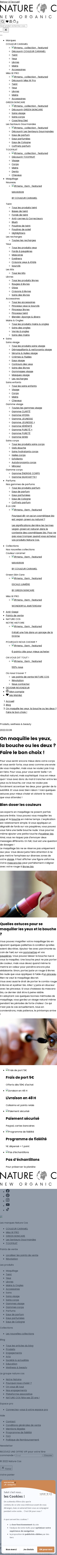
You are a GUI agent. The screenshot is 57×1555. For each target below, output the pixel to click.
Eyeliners (17, 258)
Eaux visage (18, 360)
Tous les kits (18, 273)
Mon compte (16, 691)
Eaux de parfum (21, 135)
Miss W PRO (12, 1232)
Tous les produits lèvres (25, 280)
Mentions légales (15, 1428)
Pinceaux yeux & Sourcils (25, 306)
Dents (15, 171)
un (49, 974)
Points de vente (15, 615)
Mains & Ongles (14, 1285)
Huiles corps (19, 455)
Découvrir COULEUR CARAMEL (29, 51)
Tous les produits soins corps (28, 444)
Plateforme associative (19, 1394)
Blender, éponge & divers (26, 316)
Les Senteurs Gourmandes (21, 1239)
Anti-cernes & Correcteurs (27, 218)
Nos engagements (16, 1390)
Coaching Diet (20, 120)
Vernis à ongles (20, 331)
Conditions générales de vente (23, 1425)
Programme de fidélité (19, 1432)
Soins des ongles (21, 327)
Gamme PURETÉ (21, 433)
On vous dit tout (15, 1386)
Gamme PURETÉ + (22, 429)
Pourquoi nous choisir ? (19, 1383)
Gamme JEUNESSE (22, 418)
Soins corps (18, 117)
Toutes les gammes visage (27, 408)
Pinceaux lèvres (21, 309)
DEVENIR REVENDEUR (18, 687)
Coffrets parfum (21, 146)
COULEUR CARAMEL (17, 1228)
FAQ (8, 1436)
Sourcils (16, 266)
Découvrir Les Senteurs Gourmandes (33, 131)
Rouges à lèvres (21, 284)
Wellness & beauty (16, 1367)
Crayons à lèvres (21, 291)
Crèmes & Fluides (22, 357)
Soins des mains (21, 335)
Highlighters (18, 233)
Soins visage (18, 113)
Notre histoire (13, 1379)
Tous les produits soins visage (28, 346)
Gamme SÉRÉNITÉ (22, 426)
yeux (2, 819)
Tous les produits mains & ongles (30, 324)
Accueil (10, 701)
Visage (15, 160)
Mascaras (17, 255)
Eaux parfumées (21, 138)
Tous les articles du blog (19, 1345)
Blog (8, 705)
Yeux (14, 58)
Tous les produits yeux (24, 247)
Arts (8, 1356)
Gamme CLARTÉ (21, 411)
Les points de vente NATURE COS (30, 676)
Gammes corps (15, 1307)
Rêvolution (18, 680)
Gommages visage (22, 371)
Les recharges (20, 378)
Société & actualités (17, 1360)
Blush (15, 222)
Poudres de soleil (21, 229)
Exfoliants (17, 458)
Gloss (15, 287)
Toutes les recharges (24, 240)
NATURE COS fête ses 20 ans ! (23, 1397)
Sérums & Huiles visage (25, 353)
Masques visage (21, 375)
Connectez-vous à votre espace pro (27, 1409)
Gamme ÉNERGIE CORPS (26, 473)
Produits (10, 1349)
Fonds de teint (20, 215)
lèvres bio (28, 866)
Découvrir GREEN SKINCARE (27, 109)
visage (10, 859)
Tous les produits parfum (26, 488)
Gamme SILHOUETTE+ (24, 477)
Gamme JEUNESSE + (23, 422)
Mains (15, 66)
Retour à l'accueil (10, 1)
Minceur (16, 466)
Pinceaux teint (20, 313)
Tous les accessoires (23, 302)
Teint (15, 55)
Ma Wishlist (15, 695)
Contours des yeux (22, 364)
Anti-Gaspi (12, 612)
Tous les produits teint (24, 207)
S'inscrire (48, 1455)
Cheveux (17, 175)
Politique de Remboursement (22, 1439)
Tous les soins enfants (24, 386)
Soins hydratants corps (25, 451)
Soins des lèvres (21, 295)
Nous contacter (21, 684)
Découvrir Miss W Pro (24, 80)
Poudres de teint (21, 225)
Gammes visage (15, 1303)
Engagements (14, 1353)
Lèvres (15, 62)
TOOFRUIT (12, 1243)
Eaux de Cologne (21, 142)
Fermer (8, 1469)
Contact (10, 1421)
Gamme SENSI (20, 437)
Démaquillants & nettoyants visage (32, 349)
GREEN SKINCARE (15, 1236)
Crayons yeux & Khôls (24, 262)
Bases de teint (20, 211)
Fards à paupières (22, 251)
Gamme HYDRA (21, 415)
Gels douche (19, 448)
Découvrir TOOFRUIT (23, 157)
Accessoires (19, 69)
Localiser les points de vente (22, 1255)
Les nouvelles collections (20, 1333)
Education (11, 1364)
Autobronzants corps (24, 462)
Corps (15, 164)
